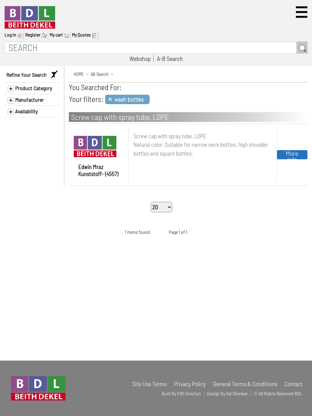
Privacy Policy (190, 383)
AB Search (99, 74)
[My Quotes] (95, 35)
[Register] (45, 35)
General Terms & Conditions (245, 383)
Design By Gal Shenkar (227, 393)
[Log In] (20, 35)
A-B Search (170, 58)
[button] (301, 12)
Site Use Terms (149, 383)
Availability (26, 111)
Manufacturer (29, 99)
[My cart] (67, 35)
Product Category (33, 88)
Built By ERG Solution (181, 393)
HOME (79, 74)
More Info (292, 154)
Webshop (140, 58)
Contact (294, 383)
